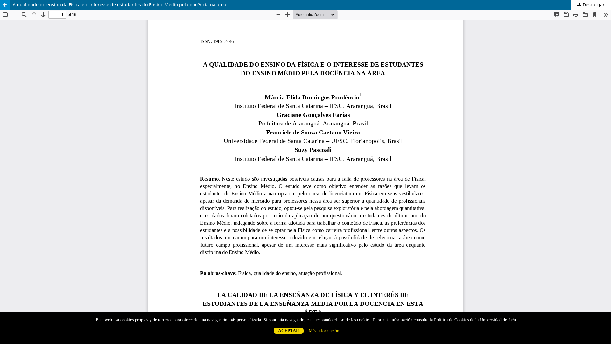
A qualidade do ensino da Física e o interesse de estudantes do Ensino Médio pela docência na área (119, 5)
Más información (324, 330)
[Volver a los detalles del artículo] (5, 5)
